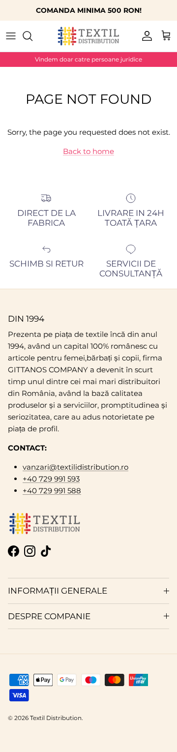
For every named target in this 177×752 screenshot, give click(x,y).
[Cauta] (32, 36)
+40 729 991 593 (51, 478)
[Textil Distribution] (88, 36)
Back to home (88, 151)
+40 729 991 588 (52, 490)
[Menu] (11, 36)
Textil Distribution (56, 718)
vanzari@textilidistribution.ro (75, 467)
